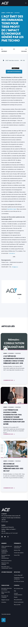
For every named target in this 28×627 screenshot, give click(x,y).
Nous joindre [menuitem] (17, 604)
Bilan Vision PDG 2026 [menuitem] (5, 592)
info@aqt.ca (15, 267)
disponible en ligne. (12, 209)
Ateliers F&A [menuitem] (17, 550)
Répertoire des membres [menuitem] (5, 563)
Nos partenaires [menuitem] (18, 599)
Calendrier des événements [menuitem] (17, 547)
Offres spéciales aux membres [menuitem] (6, 547)
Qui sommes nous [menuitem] (18, 588)
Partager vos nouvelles (14, 71)
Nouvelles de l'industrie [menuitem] (4, 596)
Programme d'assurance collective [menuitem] (4, 551)
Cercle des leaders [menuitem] (18, 552)
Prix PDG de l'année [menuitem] (19, 581)
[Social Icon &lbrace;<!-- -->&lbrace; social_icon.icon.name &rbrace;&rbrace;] (2, 536)
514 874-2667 (4, 521)
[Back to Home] (5, 3)
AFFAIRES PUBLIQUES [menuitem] (6, 572)
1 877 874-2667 (14, 533)
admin (3, 12)
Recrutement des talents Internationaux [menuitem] (5, 557)
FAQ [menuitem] (15, 591)
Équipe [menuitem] (15, 597)
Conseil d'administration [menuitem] (18, 594)
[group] (14, 60)
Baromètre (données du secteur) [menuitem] (6, 589)
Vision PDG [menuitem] (17, 555)
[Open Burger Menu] (25, 3)
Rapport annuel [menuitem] (5, 599)
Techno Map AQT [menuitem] (18, 575)
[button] (3, 60)
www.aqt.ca (12, 253)
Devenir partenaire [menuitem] (18, 602)
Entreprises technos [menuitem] (6, 560)
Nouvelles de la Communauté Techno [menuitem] (6, 567)
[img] (21, 60)
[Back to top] (3, 620)
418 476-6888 (4, 533)
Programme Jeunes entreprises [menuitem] (19, 578)
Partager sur (14, 68)
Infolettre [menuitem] (3, 602)
